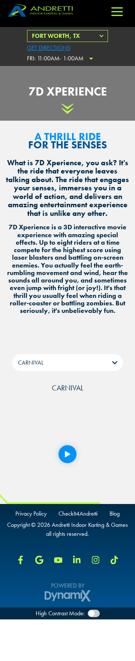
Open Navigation (117, 12)
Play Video (67, 454)
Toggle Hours (91, 58)
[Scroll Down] (68, 109)
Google (39, 559)
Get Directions (48, 48)
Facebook (20, 559)
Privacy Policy (30, 513)
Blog (115, 513)
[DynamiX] (67, 595)
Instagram (95, 559)
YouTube (58, 559)
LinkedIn (77, 559)
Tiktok (114, 559)
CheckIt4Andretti (78, 513)
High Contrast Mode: (60, 613)
